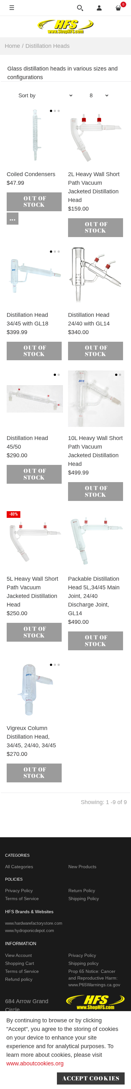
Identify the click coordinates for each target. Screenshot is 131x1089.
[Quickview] (33, 151)
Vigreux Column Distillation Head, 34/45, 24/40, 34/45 (31, 737)
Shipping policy (83, 963)
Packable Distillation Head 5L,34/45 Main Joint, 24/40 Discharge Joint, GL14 (94, 596)
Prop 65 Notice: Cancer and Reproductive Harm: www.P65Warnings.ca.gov (94, 978)
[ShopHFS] (65, 26)
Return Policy (81, 890)
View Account (18, 955)
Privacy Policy (19, 890)
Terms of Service (22, 898)
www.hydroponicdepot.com (29, 930)
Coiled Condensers (31, 174)
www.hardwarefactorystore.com (33, 923)
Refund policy (18, 979)
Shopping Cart (19, 963)
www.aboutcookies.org (35, 1063)
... (13, 218)
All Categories (19, 866)
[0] (118, 8)
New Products (82, 866)
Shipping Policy (83, 898)
